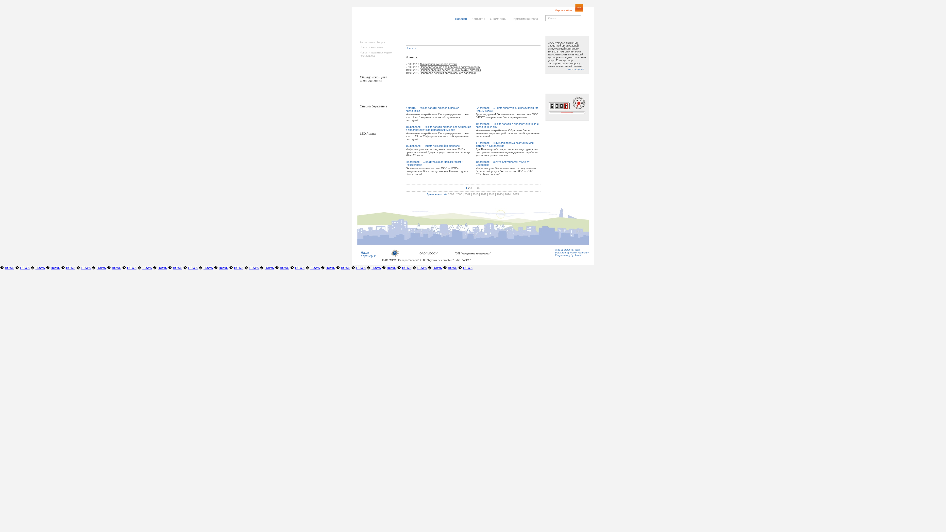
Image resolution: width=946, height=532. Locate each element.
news (9, 268)
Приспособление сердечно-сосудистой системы (450, 69)
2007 (451, 194)
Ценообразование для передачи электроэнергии (450, 67)
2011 (483, 194)
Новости (411, 48)
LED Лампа (367, 133)
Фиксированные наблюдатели (438, 64)
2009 (467, 194)
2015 (516, 194)
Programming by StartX (568, 255)
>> (478, 187)
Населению (483, 31)
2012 (491, 194)
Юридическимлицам (527, 33)
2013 (500, 194)
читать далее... (577, 69)
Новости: (412, 57)
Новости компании (371, 47)
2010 (475, 194)
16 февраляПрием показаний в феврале (433, 145)
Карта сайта (563, 10)
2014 (508, 194)
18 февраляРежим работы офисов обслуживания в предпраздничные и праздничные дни (438, 128)
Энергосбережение (373, 106)
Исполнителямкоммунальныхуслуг (435, 34)
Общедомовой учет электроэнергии (373, 78)
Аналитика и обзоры (372, 42)
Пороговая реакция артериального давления (448, 72)
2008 (459, 194)
